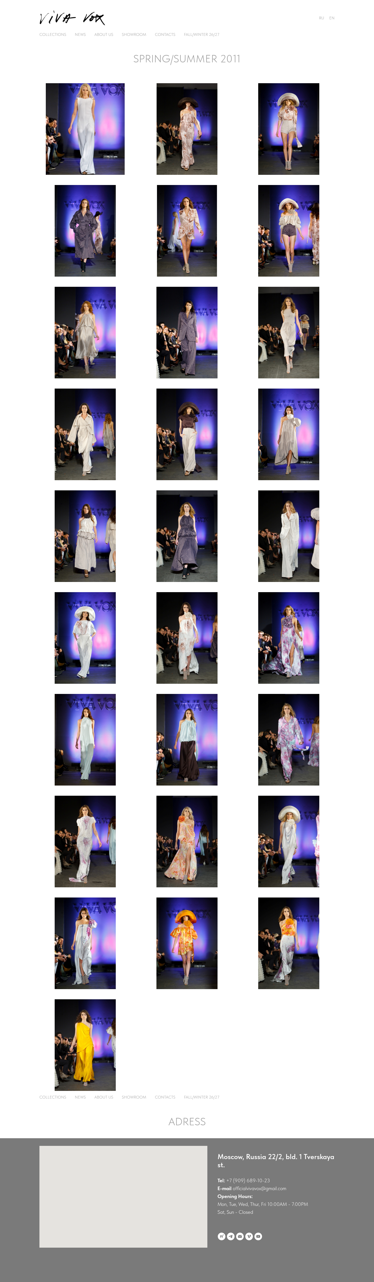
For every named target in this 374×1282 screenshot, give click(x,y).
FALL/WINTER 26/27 (201, 34)
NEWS (80, 34)
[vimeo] (249, 1236)
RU (321, 18)
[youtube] (258, 1236)
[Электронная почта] (240, 1236)
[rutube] (221, 1236)
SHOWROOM (134, 34)
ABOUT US (103, 34)
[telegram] (231, 1236)
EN (332, 18)
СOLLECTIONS (52, 34)
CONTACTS (165, 34)
